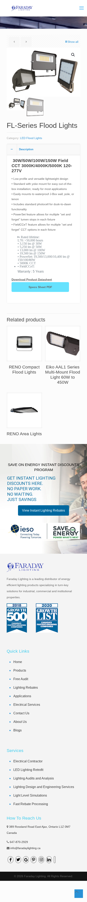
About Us (20, 721)
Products (19, 670)
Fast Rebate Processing (30, 804)
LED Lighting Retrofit (28, 770)
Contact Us (21, 713)
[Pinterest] (33, 859)
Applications (22, 696)
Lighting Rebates (25, 687)
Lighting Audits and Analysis (33, 778)
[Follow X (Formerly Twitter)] (18, 859)
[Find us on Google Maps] (26, 859)
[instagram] (41, 859)
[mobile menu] (81, 8)
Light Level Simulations (30, 795)
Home (17, 662)
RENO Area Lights (24, 433)
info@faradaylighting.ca (25, 848)
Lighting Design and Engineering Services (43, 787)
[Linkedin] (49, 859)
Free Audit (20, 679)
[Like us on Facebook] (10, 859)
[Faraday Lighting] (21, 8)
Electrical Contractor (27, 761)
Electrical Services (26, 704)
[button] (73, 55)
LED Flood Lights (31, 138)
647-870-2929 (19, 842)
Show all (73, 41)
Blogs (17, 730)
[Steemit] (54, 859)
